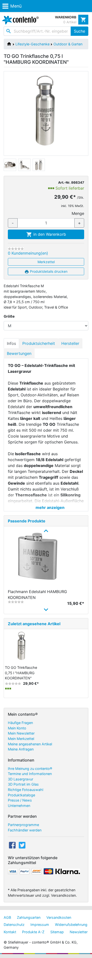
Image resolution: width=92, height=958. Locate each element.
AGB (7, 917)
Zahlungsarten (28, 917)
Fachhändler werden (24, 830)
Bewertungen (19, 353)
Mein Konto (17, 728)
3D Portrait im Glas (23, 784)
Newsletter (79, 932)
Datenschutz (14, 924)
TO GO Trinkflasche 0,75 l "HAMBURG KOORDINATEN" (21, 672)
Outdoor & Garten (67, 44)
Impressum (39, 924)
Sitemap (57, 932)
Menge (78, 213)
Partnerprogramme (23, 825)
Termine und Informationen (30, 774)
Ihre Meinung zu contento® (30, 768)
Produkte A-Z (33, 932)
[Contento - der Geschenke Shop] (19, 20)
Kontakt (10, 932)
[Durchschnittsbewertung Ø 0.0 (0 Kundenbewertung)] (16, 248)
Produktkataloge (21, 795)
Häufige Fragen (20, 723)
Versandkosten (58, 917)
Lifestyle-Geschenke (32, 44)
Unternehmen (19, 805)
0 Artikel (69, 22)
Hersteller (70, 343)
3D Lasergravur (20, 779)
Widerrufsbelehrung (71, 924)
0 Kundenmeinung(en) (28, 253)
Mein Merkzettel (21, 739)
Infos (11, 343)
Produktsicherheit (38, 343)
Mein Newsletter (21, 733)
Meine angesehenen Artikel (30, 744)
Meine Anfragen (21, 749)
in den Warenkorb (49, 234)
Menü (16, 6)
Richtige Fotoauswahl (25, 790)
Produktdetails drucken (48, 271)
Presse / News (20, 800)
